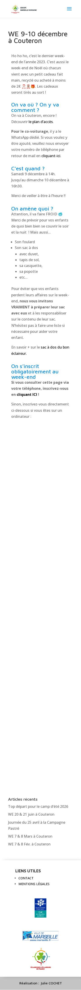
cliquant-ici (50, 155)
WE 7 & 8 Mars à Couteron (30, 836)
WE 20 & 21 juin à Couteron (31, 814)
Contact (26, 878)
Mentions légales (34, 884)
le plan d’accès (41, 121)
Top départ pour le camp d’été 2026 (38, 806)
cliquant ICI (27, 394)
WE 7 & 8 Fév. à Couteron (29, 844)
